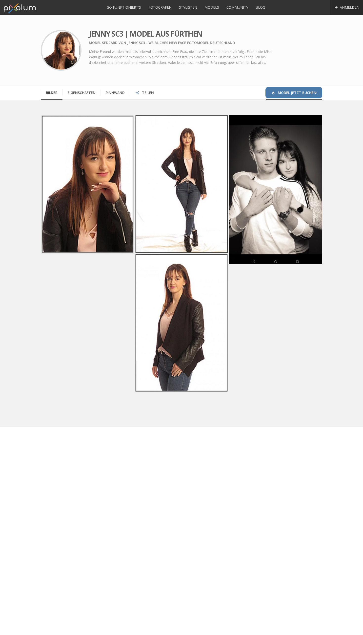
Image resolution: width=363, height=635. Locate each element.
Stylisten (188, 7)
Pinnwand (115, 92)
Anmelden (349, 7)
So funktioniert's (124, 7)
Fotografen (160, 7)
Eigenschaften (82, 92)
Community (237, 7)
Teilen (147, 92)
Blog (260, 7)
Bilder (52, 92)
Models (211, 7)
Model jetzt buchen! (297, 92)
